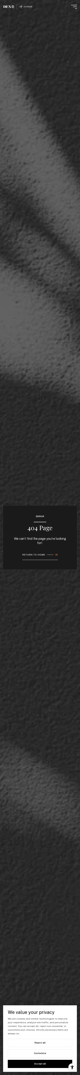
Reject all (40, 1042)
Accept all (40, 1063)
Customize (40, 1053)
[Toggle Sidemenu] (74, 7)
